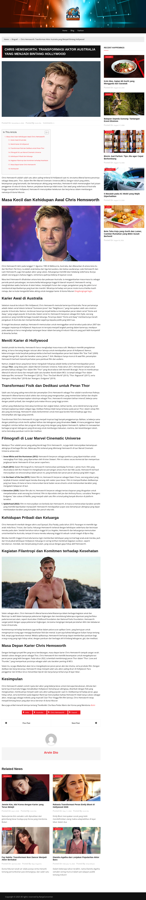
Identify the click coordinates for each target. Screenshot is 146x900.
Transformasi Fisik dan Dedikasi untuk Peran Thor (27, 148)
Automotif (110, 169)
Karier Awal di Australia (18, 140)
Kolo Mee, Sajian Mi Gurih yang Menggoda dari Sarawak (119, 82)
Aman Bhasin (90, 864)
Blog (72, 30)
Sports (108, 94)
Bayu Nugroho (37, 864)
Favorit (74, 712)
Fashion (81, 30)
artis (27, 712)
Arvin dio (38, 123)
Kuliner (109, 57)
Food (108, 207)
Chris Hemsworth (57, 712)
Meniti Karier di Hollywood (20, 144)
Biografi (7, 776)
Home (64, 30)
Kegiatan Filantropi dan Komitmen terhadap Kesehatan (29, 160)
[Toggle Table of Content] (45, 132)
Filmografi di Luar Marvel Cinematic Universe (26, 152)
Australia (39, 712)
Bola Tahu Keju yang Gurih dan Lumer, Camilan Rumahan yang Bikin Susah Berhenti (123, 233)
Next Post (76, 723)
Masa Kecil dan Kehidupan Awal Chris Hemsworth (25, 137)
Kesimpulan (15, 169)
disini (93, 705)
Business (109, 132)
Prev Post (26, 723)
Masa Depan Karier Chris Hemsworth (23, 165)
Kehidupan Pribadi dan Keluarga (22, 156)
